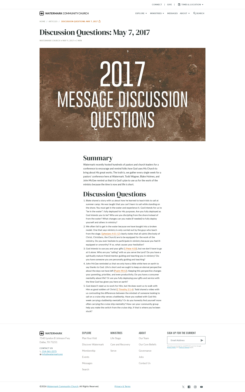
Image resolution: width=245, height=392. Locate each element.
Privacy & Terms (122, 386)
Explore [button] (139, 13)
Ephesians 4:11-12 (111, 233)
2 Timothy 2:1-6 (125, 289)
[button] (157, 13)
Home (42, 21)
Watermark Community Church (62, 386)
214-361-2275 (49, 351)
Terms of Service (184, 347)
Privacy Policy (171, 347)
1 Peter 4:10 (130, 248)
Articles (53, 21)
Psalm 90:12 (120, 270)
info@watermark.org (52, 354)
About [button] (183, 13)
